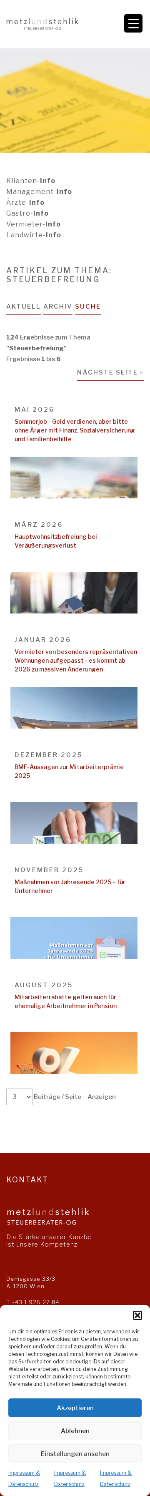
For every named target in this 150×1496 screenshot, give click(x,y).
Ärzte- (25, 202)
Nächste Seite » (110, 372)
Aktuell (23, 306)
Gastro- (27, 213)
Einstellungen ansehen (75, 1454)
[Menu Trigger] (133, 23)
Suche (88, 306)
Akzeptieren (75, 1408)
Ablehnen (75, 1431)
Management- (39, 192)
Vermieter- (33, 224)
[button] (137, 1315)
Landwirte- (33, 235)
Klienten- (30, 181)
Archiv (57, 306)
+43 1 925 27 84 (36, 1302)
